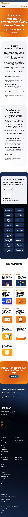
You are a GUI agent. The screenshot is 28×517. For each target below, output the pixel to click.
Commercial (4, 449)
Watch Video (7, 189)
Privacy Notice (4, 508)
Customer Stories (18, 457)
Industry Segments (5, 451)
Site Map (3, 512)
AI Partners (3, 461)
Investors (3, 480)
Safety (2, 444)
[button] (16, 6)
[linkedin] (2, 502)
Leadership (3, 472)
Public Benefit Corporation (6, 474)
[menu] (15, 1)
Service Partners (4, 457)
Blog (15, 464)
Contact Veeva (7, 425)
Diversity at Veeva (5, 478)
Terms (2, 510)
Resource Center (18, 459)
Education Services (19, 442)
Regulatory (3, 442)
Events (16, 461)
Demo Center (7, 421)
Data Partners (4, 466)
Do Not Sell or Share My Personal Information (9, 506)
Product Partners (4, 459)
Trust (2, 482)
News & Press (17, 463)
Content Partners (5, 463)
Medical (2, 447)
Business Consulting (19, 440)
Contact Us (13, 376)
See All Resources (13, 268)
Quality (2, 445)
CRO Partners (4, 464)
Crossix (3, 6)
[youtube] (4, 502)
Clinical (2, 440)
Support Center (7, 428)
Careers (3, 483)
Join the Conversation (9, 396)
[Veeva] (12, 3)
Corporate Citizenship (5, 476)
